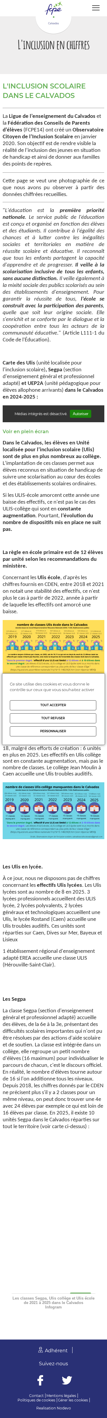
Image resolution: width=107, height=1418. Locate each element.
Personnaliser (53, 731)
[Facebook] (40, 1381)
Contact (36, 1395)
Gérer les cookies (73, 1400)
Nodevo (64, 1408)
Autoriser (80, 414)
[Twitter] (67, 1381)
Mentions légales (61, 1395)
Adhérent (56, 1350)
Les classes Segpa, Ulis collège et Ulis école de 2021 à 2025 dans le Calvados (53, 1300)
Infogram (53, 1307)
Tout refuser (53, 718)
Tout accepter (53, 705)
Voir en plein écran (26, 431)
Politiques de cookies (36, 1400)
